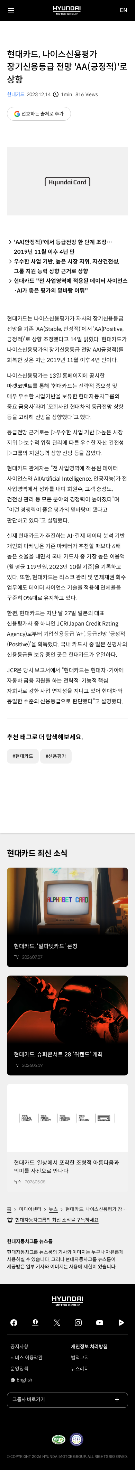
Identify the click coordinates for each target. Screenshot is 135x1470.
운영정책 (19, 1369)
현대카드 (16, 94)
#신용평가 (56, 756)
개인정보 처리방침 (89, 1346)
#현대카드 (22, 756)
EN (123, 11)
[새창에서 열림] (58, 1439)
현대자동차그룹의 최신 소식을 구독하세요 (57, 1220)
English (29, 1380)
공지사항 (19, 1346)
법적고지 (80, 1358)
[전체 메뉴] (11, 10)
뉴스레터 (80, 1369)
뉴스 (53, 1209)
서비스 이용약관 (26, 1358)
